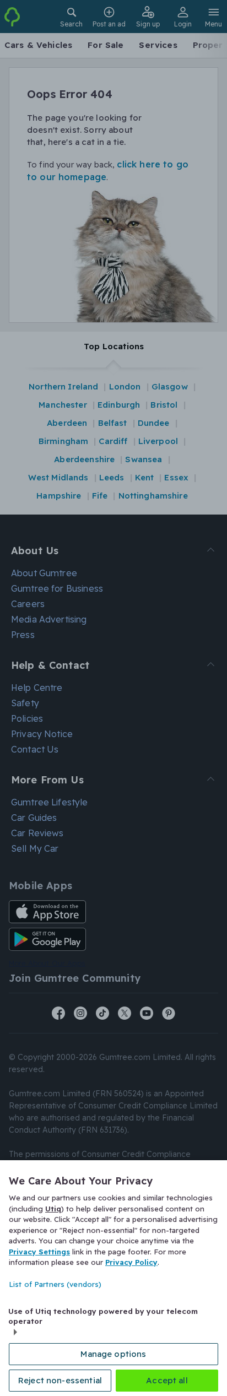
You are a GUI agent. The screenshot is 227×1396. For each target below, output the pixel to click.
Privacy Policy (131, 1262)
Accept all (167, 1380)
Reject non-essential (60, 1380)
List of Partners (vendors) (55, 1284)
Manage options (113, 1354)
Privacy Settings (39, 1251)
